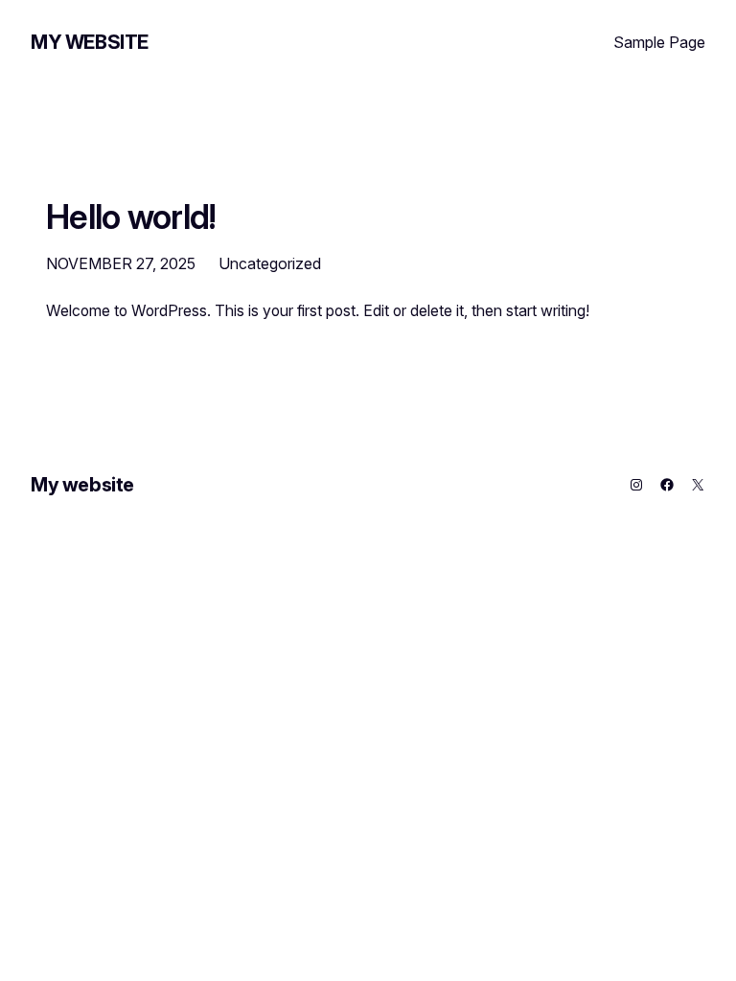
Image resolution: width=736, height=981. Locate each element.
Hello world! (131, 216)
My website (90, 42)
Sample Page (659, 42)
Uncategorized (269, 263)
